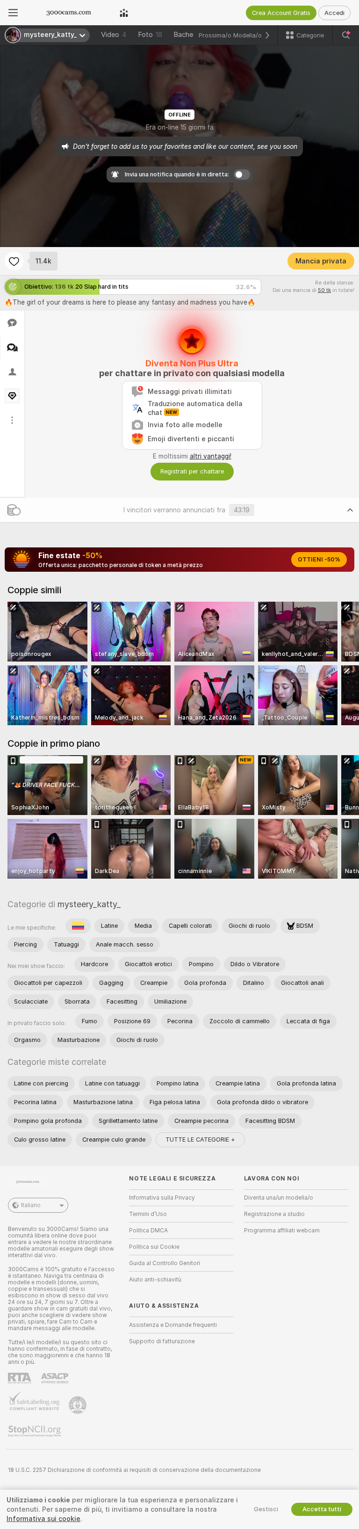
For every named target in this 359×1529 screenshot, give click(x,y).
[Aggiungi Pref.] (14, 261)
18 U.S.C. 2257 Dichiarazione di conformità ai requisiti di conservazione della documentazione (134, 1470)
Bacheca (187, 34)
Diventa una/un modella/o (278, 1197)
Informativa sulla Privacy (162, 1197)
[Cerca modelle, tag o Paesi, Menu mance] (346, 35)
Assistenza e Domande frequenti (173, 1325)
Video (114, 34)
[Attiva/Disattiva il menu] (13, 12)
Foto (150, 34)
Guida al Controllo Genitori (164, 1263)
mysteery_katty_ (89, 904)
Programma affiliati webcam (282, 1230)
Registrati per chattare (192, 471)
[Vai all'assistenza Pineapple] (78, 1405)
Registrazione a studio (274, 1214)
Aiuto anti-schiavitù (155, 1279)
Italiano (31, 1205)
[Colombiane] (78, 925)
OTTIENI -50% (319, 559)
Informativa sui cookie (43, 1518)
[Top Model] (123, 12)
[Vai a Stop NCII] (35, 1431)
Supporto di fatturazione (162, 1341)
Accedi (334, 12)
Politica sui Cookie (154, 1247)
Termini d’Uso (148, 1214)
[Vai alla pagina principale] (68, 12)
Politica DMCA (148, 1230)
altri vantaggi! (210, 456)
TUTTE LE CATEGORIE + (200, 1139)
